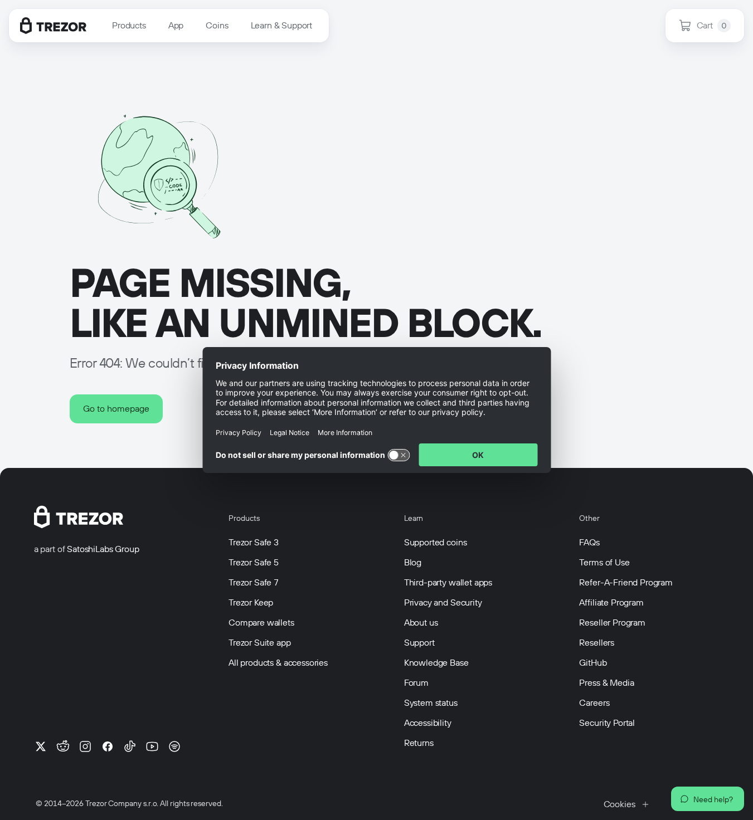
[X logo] (40, 746)
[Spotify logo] (174, 746)
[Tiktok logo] (130, 746)
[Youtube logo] (152, 746)
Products (129, 25)
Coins (217, 25)
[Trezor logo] (53, 25)
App (176, 25)
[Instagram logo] (85, 746)
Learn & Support (282, 25)
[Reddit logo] (63, 746)
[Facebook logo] (107, 746)
